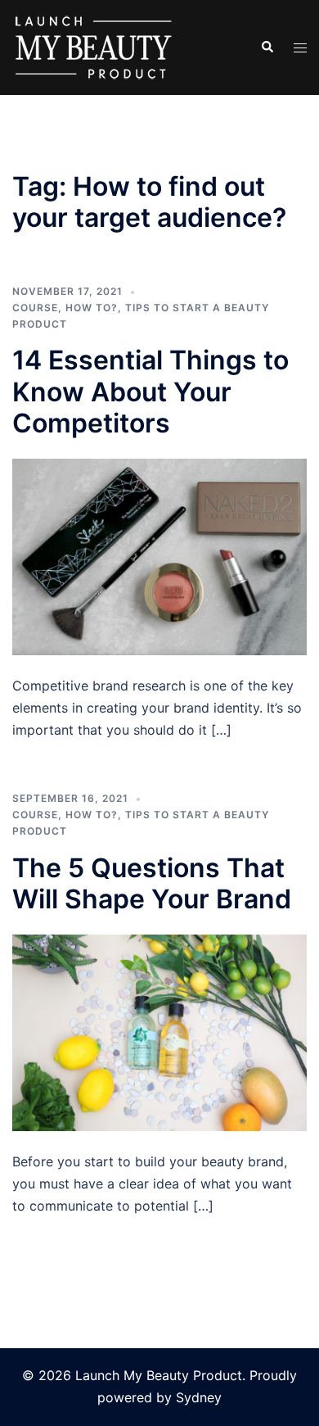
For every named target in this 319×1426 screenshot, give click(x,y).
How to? (91, 307)
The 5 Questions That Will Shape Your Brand (151, 883)
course (35, 307)
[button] (266, 47)
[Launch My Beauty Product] (94, 46)
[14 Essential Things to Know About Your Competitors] (159, 556)
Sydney (199, 1397)
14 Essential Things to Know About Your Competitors (150, 391)
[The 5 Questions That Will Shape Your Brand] (159, 1032)
